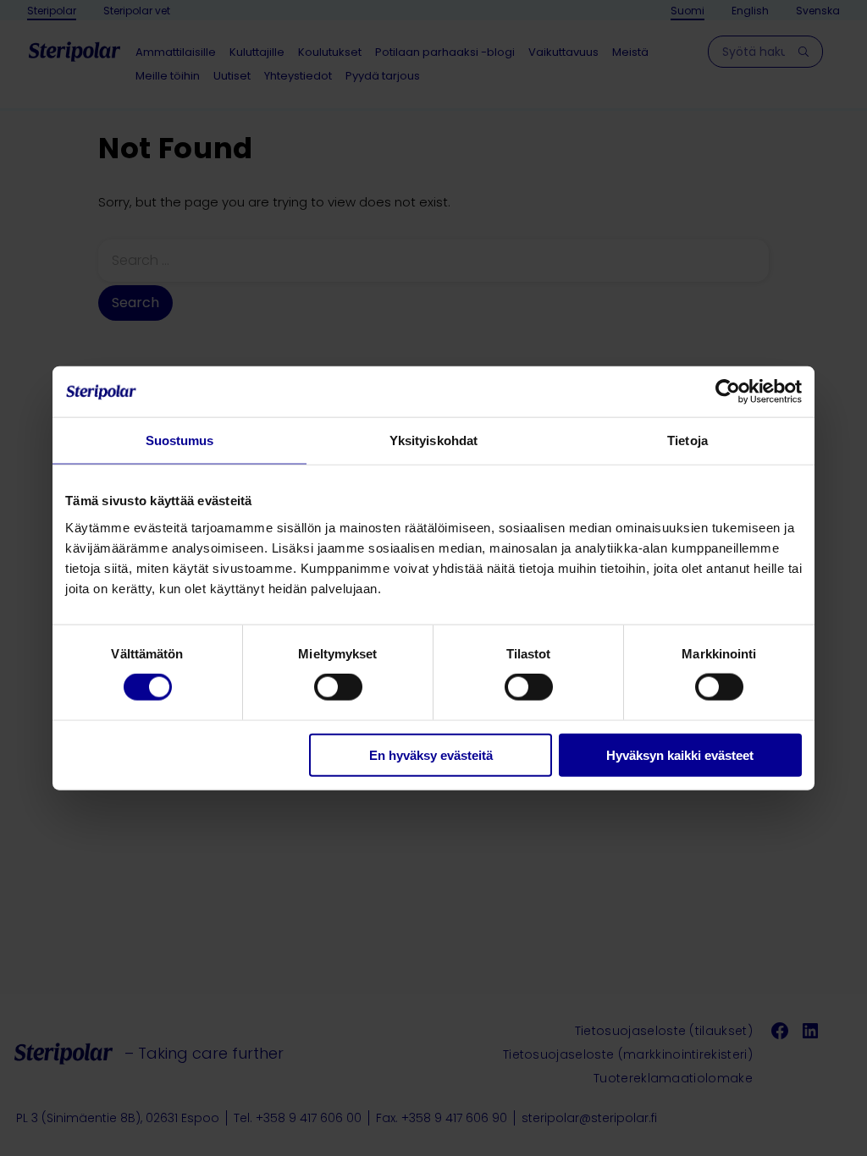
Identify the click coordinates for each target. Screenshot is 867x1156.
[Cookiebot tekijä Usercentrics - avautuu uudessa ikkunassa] (728, 392)
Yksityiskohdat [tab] (433, 440)
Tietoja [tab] (687, 440)
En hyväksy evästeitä (431, 754)
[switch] (338, 687)
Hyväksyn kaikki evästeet (680, 754)
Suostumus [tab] (180, 440)
